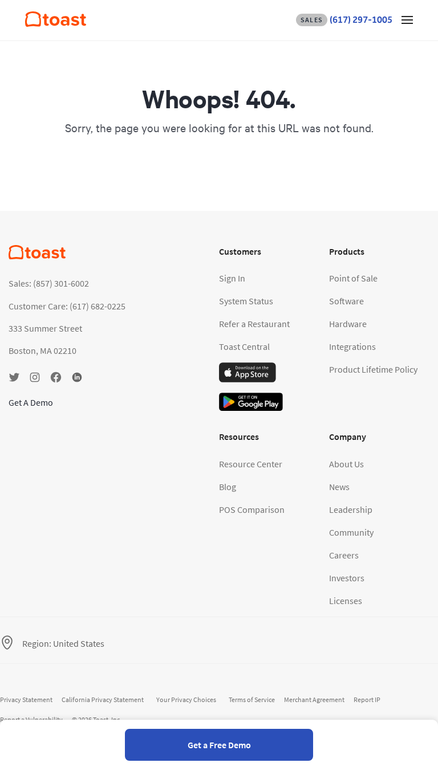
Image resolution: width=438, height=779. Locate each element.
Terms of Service (252, 699)
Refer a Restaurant (254, 323)
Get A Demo (31, 402)
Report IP (367, 699)
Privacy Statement (26, 699)
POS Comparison (252, 509)
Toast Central (244, 346)
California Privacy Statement (103, 699)
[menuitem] (55, 23)
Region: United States (63, 643)
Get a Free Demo (219, 745)
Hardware (348, 323)
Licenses (345, 600)
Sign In (232, 278)
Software (346, 301)
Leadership (350, 509)
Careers (344, 555)
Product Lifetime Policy (373, 369)
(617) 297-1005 (346, 19)
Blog (227, 486)
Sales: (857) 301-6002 (49, 283)
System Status (246, 301)
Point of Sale (353, 278)
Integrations (352, 346)
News (339, 486)
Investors (346, 578)
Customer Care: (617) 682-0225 (67, 306)
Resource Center (250, 464)
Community (351, 532)
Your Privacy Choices (186, 699)
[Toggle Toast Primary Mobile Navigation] (407, 19)
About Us (346, 464)
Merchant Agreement (314, 699)
